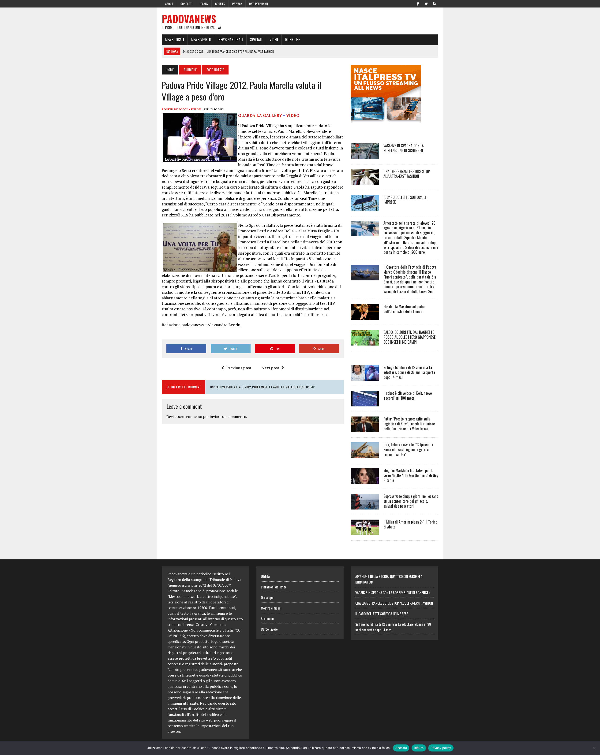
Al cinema (267, 618)
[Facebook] (417, 3)
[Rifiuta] (594, 748)
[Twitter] (426, 3)
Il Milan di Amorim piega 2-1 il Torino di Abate (410, 524)
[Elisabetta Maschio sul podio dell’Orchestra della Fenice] (365, 316)
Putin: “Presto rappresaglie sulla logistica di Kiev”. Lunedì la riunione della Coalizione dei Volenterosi (409, 423)
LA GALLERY (260, 115)
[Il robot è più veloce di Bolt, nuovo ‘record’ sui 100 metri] (365, 403)
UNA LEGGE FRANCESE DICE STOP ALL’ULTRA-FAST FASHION (406, 174)
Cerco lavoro (269, 629)
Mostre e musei (271, 607)
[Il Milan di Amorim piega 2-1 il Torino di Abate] (365, 532)
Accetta (401, 748)
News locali (174, 39)
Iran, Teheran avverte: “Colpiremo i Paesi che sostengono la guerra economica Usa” (408, 449)
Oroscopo (267, 597)
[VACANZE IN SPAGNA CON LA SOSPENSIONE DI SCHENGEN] (365, 155)
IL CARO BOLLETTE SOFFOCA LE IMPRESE (404, 199)
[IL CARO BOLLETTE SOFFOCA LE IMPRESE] (365, 207)
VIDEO (292, 115)
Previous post (238, 367)
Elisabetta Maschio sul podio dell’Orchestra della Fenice (403, 309)
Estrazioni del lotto (274, 586)
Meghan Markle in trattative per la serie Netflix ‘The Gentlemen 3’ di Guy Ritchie (410, 475)
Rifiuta (419, 748)
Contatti (186, 4)
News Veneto (201, 39)
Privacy (237, 4)
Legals (204, 4)
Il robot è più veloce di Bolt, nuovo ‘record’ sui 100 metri (407, 395)
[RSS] (434, 3)
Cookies (220, 4)
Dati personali (258, 4)
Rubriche (292, 39)
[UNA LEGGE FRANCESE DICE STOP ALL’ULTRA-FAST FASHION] (365, 181)
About (169, 4)
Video (274, 39)
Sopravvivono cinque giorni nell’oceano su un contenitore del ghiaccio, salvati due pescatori (410, 501)
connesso (194, 416)
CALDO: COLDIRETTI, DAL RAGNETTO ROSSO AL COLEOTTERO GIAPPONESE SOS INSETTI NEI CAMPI (409, 337)
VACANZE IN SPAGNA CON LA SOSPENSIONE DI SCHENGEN (403, 148)
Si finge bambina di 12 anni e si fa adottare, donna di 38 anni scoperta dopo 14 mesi (409, 372)
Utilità (265, 576)
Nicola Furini (190, 109)
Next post (270, 367)
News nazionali (230, 39)
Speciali (256, 39)
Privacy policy (441, 748)
